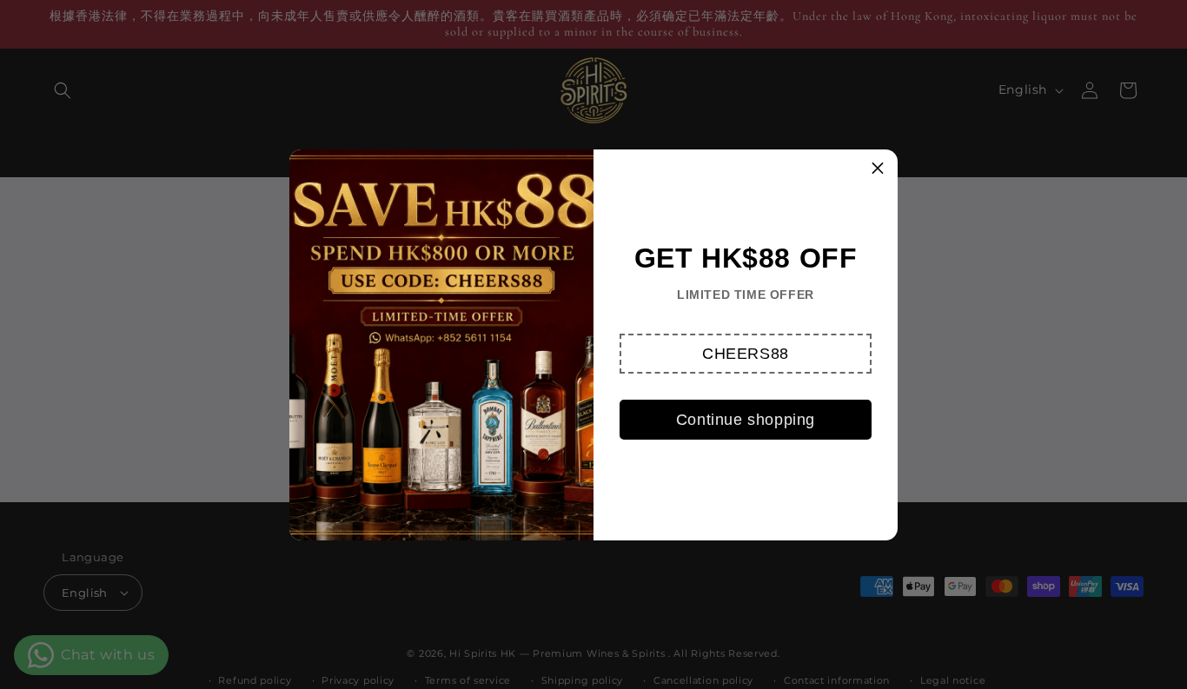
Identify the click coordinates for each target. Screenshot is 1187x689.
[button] (746, 354)
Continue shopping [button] (745, 419)
